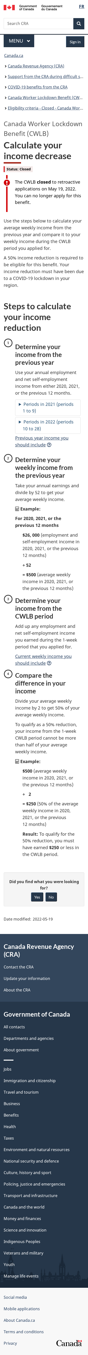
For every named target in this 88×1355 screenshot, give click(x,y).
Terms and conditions (24, 1331)
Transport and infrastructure (30, 1195)
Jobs (7, 1069)
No (51, 897)
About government (21, 1050)
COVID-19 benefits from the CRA (37, 87)
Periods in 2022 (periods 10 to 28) (48, 425)
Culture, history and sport (27, 1172)
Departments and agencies (29, 1038)
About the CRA (17, 990)
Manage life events (21, 1276)
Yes (37, 897)
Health (10, 1126)
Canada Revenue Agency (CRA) (36, 66)
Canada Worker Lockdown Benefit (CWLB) (46, 97)
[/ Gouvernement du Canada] (33, 7)
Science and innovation (25, 1230)
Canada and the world (24, 1207)
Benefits (11, 1115)
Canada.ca (13, 55)
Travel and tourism (21, 1092)
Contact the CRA (18, 967)
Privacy (10, 1343)
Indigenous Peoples (22, 1241)
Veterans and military (23, 1253)
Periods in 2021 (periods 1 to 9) (48, 407)
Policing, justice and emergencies (34, 1184)
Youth (9, 1264)
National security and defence (31, 1161)
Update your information (27, 978)
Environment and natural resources (37, 1149)
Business (12, 1103)
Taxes (9, 1138)
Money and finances (22, 1218)
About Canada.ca (19, 1320)
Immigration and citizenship (30, 1080)
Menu (16, 40)
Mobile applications (22, 1308)
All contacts (14, 1027)
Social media (15, 1297)
